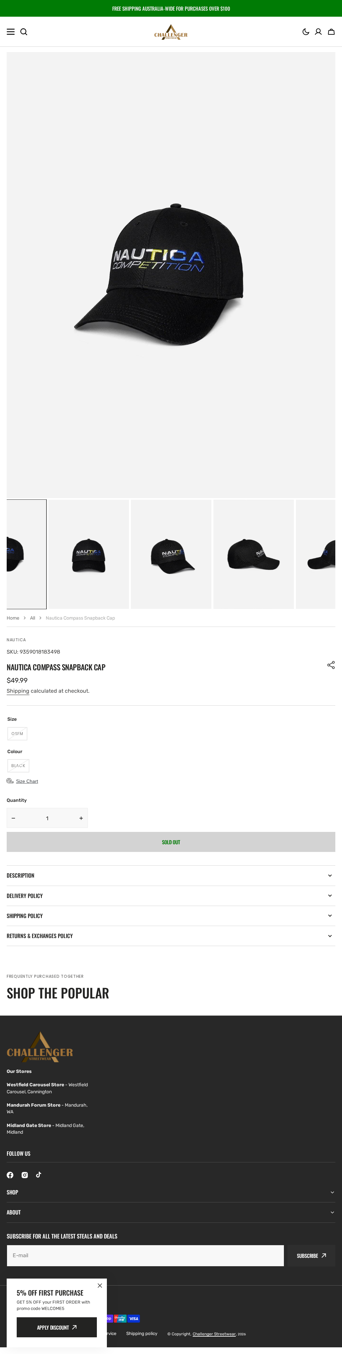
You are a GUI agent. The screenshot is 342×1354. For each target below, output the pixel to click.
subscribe (307, 1255)
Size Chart (27, 781)
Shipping (18, 691)
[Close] (100, 1285)
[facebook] (10, 1175)
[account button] (318, 32)
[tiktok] (39, 1175)
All (32, 618)
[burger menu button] (11, 32)
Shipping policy (141, 1333)
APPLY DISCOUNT (53, 1327)
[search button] (24, 32)
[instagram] (24, 1175)
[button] (306, 31)
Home (13, 618)
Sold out (171, 842)
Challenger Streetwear (214, 1334)
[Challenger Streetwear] (171, 31)
